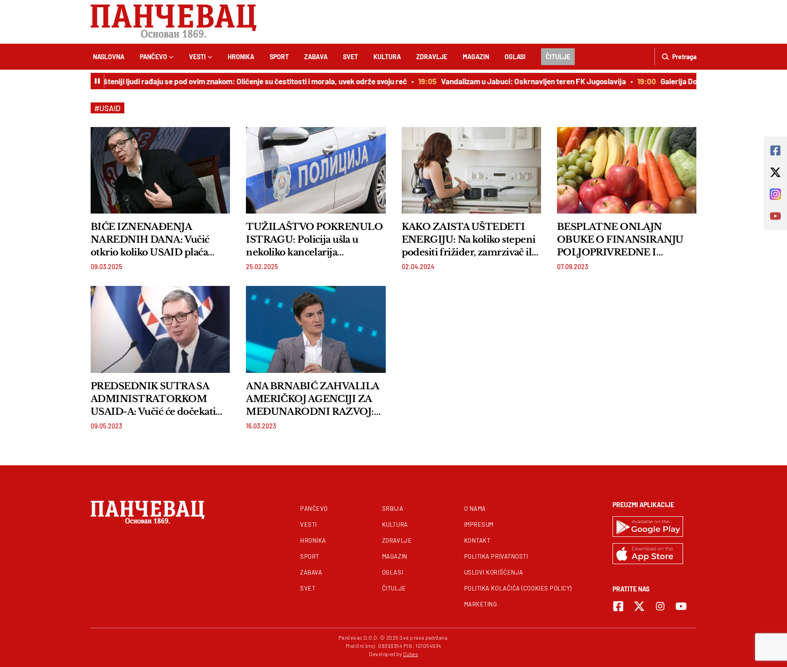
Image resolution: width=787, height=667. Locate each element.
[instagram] (660, 606)
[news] (160, 170)
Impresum (479, 524)
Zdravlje (431, 57)
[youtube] (681, 606)
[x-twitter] (639, 606)
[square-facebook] (618, 606)
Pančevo (153, 57)
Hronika (241, 57)
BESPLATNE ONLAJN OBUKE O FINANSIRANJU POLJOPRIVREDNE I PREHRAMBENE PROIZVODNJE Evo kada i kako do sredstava (620, 240)
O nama (475, 508)
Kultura (387, 57)
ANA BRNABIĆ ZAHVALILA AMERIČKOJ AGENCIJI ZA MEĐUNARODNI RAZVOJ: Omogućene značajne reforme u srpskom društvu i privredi (312, 399)
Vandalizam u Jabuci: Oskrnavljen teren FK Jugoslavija (525, 81)
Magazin (476, 57)
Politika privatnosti (496, 556)
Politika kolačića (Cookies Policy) (518, 588)
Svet (350, 57)
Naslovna (108, 57)
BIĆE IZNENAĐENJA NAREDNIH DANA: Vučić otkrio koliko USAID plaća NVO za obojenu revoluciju (152, 240)
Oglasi (515, 57)
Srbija (392, 508)
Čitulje (558, 57)
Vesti (197, 57)
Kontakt (477, 540)
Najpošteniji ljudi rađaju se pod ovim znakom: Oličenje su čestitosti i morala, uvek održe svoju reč (237, 81)
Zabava (315, 57)
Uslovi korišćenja (493, 572)
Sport (279, 57)
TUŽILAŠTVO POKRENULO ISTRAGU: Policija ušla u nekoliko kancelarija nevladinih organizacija (314, 240)
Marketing (480, 604)
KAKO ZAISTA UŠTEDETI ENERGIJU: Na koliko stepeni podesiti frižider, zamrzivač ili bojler (469, 240)
